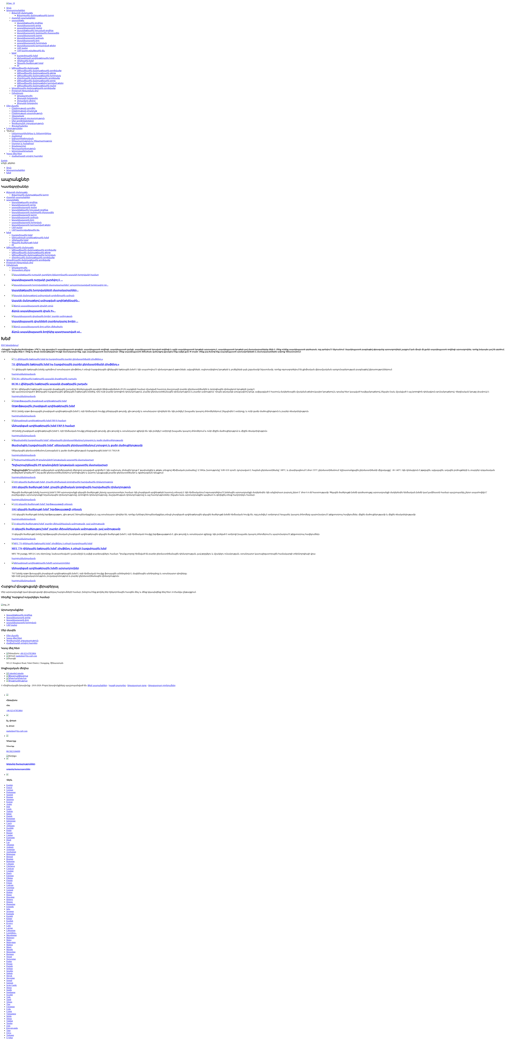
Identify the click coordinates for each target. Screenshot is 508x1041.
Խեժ (14, 53)
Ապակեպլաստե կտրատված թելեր (36, 45)
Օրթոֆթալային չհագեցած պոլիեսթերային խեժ (43, 406)
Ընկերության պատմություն (27, 113)
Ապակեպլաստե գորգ (29, 25)
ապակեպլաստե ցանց (29, 28)
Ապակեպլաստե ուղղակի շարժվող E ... (37, 280)
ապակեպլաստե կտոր (29, 35)
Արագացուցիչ (25, 96)
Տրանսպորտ (19, 146)
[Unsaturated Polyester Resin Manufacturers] (41, 563)
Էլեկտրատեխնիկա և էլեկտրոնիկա (31, 133)
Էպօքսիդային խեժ (27, 56)
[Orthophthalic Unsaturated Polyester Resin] (39, 401)
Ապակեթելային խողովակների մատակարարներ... (45, 290)
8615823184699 (13, 751)
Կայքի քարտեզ (117, 685)
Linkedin (20, 673)
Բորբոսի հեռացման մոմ (25, 91)
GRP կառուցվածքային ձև (31, 50)
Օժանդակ (17, 93)
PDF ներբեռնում (9, 345)
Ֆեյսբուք (23, 676)
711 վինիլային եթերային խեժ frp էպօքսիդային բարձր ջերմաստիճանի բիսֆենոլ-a (65, 364)
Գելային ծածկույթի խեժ (30, 63)
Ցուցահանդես (20, 126)
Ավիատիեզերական (23, 138)
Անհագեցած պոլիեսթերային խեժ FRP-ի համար (43, 425)
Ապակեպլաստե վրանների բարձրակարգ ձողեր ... (45, 321)
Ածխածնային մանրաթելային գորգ (36, 81)
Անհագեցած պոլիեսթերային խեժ (35, 58)
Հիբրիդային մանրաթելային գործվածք (38, 78)
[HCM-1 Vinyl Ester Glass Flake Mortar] (44, 379)
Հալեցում (17, 136)
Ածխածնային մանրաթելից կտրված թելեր (40, 83)
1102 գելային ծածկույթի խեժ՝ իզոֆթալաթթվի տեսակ (47, 509)
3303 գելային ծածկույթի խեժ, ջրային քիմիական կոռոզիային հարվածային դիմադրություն (71, 487)
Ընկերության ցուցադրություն (28, 118)
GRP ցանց (22, 48)
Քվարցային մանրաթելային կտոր (35, 15)
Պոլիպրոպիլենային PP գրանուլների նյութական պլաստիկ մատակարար (60, 465)
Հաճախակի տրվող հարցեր (27, 156)
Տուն (8, 8)
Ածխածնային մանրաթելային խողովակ (39, 75)
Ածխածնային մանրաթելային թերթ (36, 73)
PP (18, 65)
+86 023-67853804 (28, 653)
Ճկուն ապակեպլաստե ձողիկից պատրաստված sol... (47, 331)
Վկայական (18, 116)
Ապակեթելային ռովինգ (30, 23)
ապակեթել (18, 20)
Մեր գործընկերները (23, 121)
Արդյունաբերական (22, 151)
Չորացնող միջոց (26, 101)
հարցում (16, 374)
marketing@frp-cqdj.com (26, 656)
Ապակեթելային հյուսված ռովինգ (35, 30)
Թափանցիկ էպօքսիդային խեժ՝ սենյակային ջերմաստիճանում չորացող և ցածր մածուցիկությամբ (77, 445)
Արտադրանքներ (15, 10)
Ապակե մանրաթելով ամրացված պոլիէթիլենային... (46, 300)
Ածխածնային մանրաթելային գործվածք (39, 70)
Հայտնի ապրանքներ (23, 18)
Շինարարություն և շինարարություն (32, 141)
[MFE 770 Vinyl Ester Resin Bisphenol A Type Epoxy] (52, 543)
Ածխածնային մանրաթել (25, 68)
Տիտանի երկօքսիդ (27, 98)
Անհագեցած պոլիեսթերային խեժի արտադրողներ (45, 568)
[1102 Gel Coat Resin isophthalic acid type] (42, 504)
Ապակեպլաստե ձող (28, 40)
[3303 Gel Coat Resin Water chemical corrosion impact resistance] (62, 482)
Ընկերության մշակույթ (24, 111)
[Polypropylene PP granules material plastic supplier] (53, 460)
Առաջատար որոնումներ (161, 685)
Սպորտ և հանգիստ (23, 143)
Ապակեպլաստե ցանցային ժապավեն (38, 33)
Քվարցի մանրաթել (22, 13)
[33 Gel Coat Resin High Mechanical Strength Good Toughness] (58, 524)
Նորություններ (14, 128)
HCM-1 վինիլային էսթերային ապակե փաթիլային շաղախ (49, 384)
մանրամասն (28, 374)
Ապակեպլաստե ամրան (30, 38)
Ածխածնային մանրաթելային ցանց (36, 86)
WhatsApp (21, 678)
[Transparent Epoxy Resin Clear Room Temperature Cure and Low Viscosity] (67, 440)
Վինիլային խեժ (25, 61)
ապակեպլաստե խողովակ (32, 43)
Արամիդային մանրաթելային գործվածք (34, 88)
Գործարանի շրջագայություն (28, 123)
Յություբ (23, 681)
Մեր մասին (12, 106)
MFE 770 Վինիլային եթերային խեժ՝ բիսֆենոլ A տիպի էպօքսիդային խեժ (59, 548)
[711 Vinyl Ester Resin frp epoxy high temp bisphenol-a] (57, 359)
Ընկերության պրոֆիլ (23, 108)
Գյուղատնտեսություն (24, 148)
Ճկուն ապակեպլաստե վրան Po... (34, 311)
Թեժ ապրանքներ (97, 685)
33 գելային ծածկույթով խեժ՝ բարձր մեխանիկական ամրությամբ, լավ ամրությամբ (66, 529)
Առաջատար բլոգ (136, 685)
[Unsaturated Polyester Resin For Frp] (39, 420)
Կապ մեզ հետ (14, 153)
